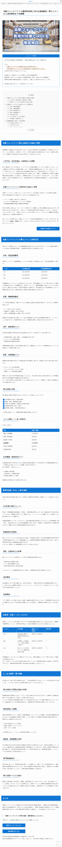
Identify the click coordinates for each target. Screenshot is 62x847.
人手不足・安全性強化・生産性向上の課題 (20, 100)
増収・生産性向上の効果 (16, 127)
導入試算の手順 (14, 114)
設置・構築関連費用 (15, 108)
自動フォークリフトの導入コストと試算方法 (20, 104)
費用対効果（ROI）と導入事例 (16, 121)
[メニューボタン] (61, 1)
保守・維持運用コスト (15, 110)
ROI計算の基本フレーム (16, 123)
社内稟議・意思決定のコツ (17, 118)
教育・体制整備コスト (15, 112)
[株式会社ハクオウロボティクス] (31, 1)
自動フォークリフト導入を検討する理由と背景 (20, 98)
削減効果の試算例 (14, 125)
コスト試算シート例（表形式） (18, 116)
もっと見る (31, 130)
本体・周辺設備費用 (15, 106)
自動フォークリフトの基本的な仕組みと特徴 (21, 102)
